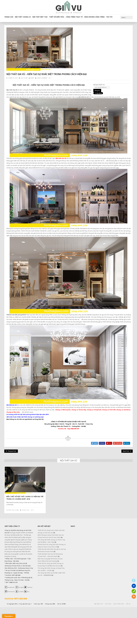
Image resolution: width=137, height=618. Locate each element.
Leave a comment (42, 78)
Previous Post (12, 451)
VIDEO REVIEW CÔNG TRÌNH (94, 17)
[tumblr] (17, 592)
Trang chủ (8, 17)
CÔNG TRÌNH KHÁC (118, 604)
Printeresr (11, 592)
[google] (17, 588)
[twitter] (25, 588)
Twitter (29, 587)
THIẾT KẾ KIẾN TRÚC (56, 17)
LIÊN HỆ (128, 604)
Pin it (109, 443)
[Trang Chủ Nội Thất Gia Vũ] (68, 7)
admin (32, 78)
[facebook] (6, 588)
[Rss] (25, 592)
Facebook (10, 587)
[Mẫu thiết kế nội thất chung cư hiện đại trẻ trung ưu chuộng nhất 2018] (25, 480)
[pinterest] (6, 592)
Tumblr (21, 592)
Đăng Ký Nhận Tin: (99, 85)
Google (21, 587)
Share (102, 443)
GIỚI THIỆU (108, 604)
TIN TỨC (109, 17)
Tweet (95, 443)
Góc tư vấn (24, 78)
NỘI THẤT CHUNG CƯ (23, 17)
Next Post (126, 451)
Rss (28, 592)
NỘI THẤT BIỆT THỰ (40, 17)
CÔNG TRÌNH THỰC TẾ (74, 17)
